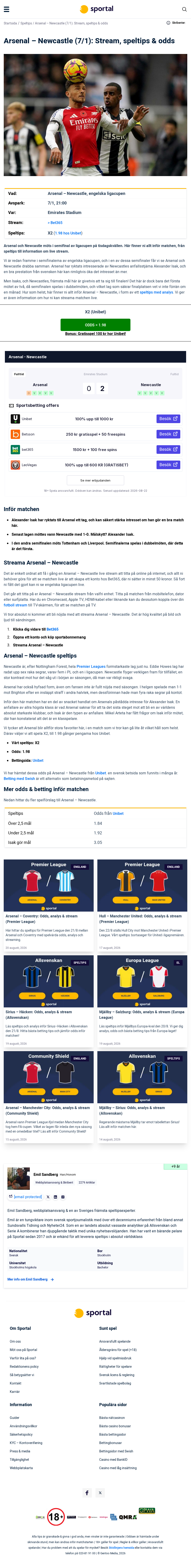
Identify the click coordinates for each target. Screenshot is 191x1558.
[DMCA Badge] (40, 1517)
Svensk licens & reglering (116, 1375)
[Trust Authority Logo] (71, 1517)
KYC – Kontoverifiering (26, 1443)
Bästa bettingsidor (112, 1434)
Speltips (26, 23)
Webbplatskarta (21, 1468)
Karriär (15, 1392)
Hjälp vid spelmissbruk (115, 1358)
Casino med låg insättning (118, 1468)
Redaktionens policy (24, 1366)
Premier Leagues (91, 666)
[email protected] (28, 1197)
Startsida (10, 23)
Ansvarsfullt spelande (114, 1341)
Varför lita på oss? (23, 1358)
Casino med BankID (113, 1460)
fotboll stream (15, 605)
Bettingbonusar (110, 1443)
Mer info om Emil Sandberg (27, 1279)
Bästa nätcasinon (112, 1418)
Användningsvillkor (23, 1426)
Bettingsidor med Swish (116, 1451)
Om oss (15, 1341)
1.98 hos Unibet (68, 233)
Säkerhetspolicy (21, 1434)
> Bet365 (55, 223)
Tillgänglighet (19, 1460)
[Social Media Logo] (87, 1493)
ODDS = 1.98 (95, 325)
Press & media (20, 1451)
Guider (14, 1418)
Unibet (38, 760)
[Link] (49, 885)
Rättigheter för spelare (115, 1366)
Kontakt (15, 1383)
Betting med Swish (19, 779)
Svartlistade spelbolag (115, 1383)
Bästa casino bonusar (115, 1426)
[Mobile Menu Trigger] (7, 9)
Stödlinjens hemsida (121, 1548)
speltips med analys (156, 292)
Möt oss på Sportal (23, 1350)
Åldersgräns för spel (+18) (118, 1350)
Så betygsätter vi (22, 1375)
